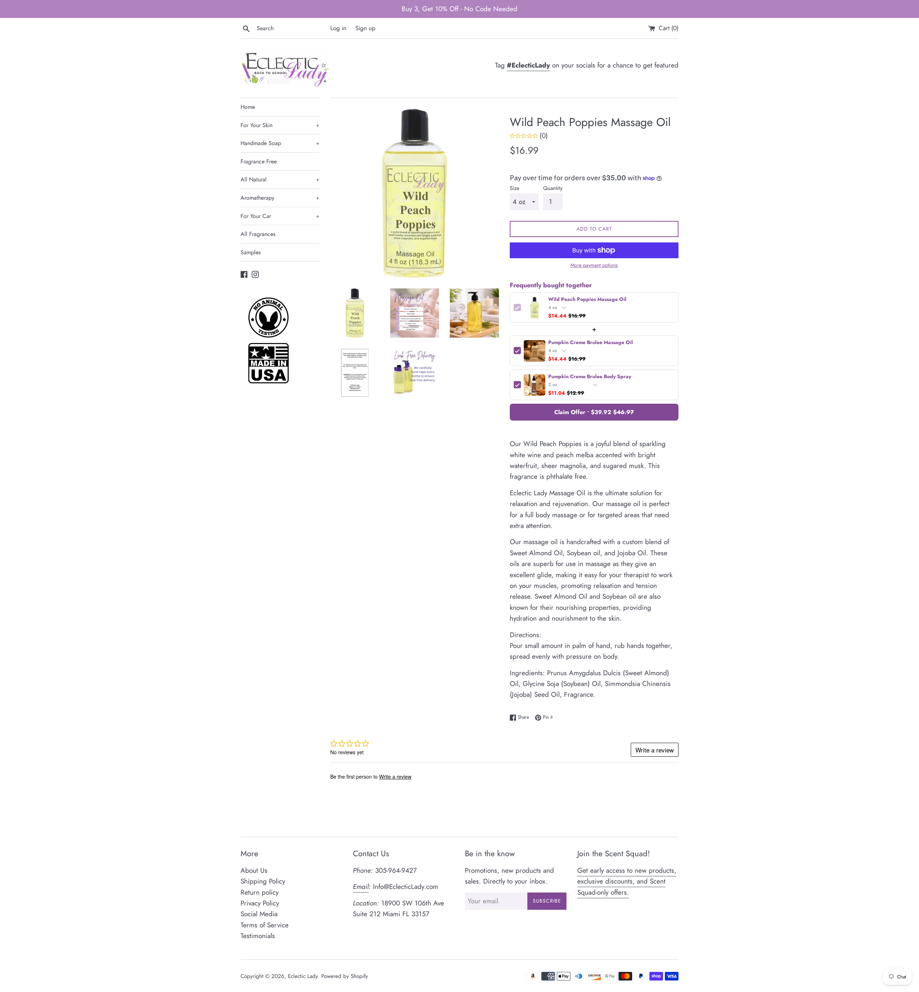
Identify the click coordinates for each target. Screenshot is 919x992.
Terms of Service (265, 925)
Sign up (365, 28)
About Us (254, 870)
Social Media (259, 914)
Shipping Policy (263, 881)
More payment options (594, 265)
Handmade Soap (280, 143)
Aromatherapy (280, 198)
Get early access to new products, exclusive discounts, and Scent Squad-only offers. (626, 881)
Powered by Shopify (344, 976)
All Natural (280, 179)
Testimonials (258, 936)
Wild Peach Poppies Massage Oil (587, 300)
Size (514, 188)
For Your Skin (280, 125)
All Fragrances (258, 234)
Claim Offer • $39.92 (594, 412)
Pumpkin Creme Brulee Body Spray (589, 377)
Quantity (553, 188)
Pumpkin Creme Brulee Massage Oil (590, 343)
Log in (338, 28)
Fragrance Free (259, 161)
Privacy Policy (260, 903)
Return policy (260, 892)
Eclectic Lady (303, 976)
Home (248, 107)
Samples (251, 252)
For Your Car (280, 216)
